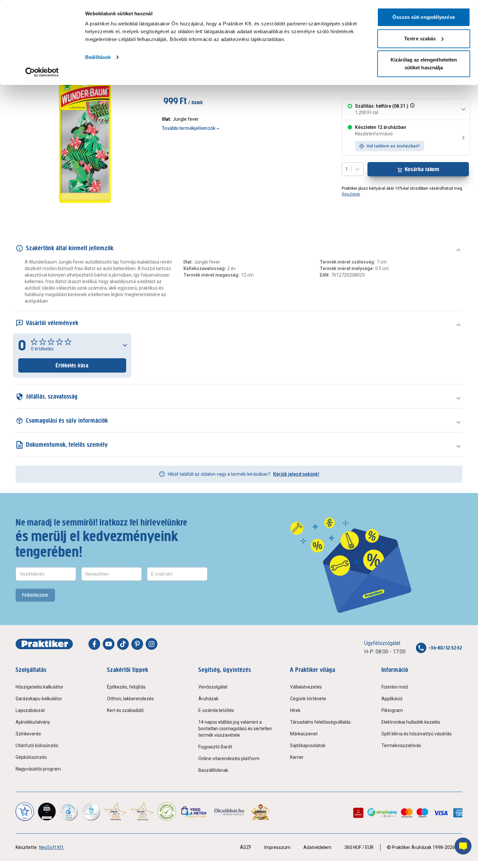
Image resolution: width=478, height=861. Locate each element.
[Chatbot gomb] (463, 846)
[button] (411, 109)
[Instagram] (151, 644)
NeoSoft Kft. (51, 847)
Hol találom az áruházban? (393, 146)
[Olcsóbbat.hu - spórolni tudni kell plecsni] (229, 811)
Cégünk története (308, 698)
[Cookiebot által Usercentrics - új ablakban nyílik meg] (42, 72)
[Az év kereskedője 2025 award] (260, 811)
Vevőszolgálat (213, 687)
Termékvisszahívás (401, 745)
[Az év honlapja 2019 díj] (91, 811)
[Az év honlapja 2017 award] (142, 811)
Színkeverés (28, 733)
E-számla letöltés (216, 710)
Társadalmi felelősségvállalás (320, 722)
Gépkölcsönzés (31, 757)
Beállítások (98, 57)
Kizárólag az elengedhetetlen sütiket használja (424, 63)
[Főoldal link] (44, 644)
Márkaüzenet (304, 733)
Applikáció (392, 698)
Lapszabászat (30, 710)
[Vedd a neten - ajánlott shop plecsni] (194, 811)
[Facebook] (94, 644)
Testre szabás (420, 38)
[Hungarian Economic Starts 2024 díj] (25, 811)
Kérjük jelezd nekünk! (296, 474)
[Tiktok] (123, 644)
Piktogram (392, 710)
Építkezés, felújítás (126, 687)
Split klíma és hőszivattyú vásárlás (416, 733)
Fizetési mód (394, 687)
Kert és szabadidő (125, 710)
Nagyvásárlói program (38, 769)
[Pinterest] (137, 644)
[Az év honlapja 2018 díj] (69, 811)
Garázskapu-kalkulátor (39, 698)
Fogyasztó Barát (215, 746)
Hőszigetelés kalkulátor (39, 687)
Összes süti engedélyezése (423, 17)
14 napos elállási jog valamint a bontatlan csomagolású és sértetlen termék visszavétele (235, 728)
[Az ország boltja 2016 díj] (115, 811)
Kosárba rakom (422, 169)
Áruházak (208, 698)
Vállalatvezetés (306, 687)
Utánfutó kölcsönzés (37, 745)
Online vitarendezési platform (228, 758)
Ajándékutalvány (33, 722)
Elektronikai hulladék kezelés (410, 722)
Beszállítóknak (213, 770)
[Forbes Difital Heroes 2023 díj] (47, 811)
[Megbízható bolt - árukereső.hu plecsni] (167, 811)
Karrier (297, 757)
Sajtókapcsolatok (307, 745)
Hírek (295, 710)
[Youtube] (108, 644)
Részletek (351, 194)
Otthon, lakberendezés (130, 698)
